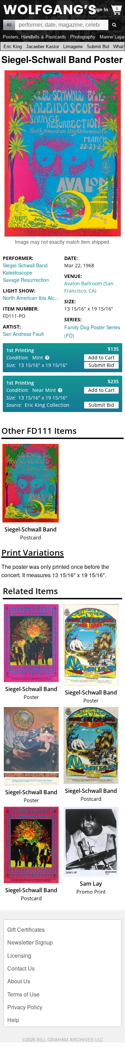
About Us (18, 981)
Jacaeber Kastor (42, 46)
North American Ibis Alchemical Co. (32, 297)
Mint (37, 357)
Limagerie (73, 46)
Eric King (12, 46)
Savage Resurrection (26, 279)
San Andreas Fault (23, 333)
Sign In (100, 9)
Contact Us (21, 968)
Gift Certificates (26, 929)
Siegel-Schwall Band (25, 265)
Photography (82, 36)
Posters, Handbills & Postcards (34, 36)
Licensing (19, 955)
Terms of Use (23, 994)
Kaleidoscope (17, 272)
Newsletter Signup (30, 942)
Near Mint (44, 390)
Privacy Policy (24, 1007)
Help (13, 1020)
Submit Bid (98, 46)
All (9, 25)
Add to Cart (101, 357)
